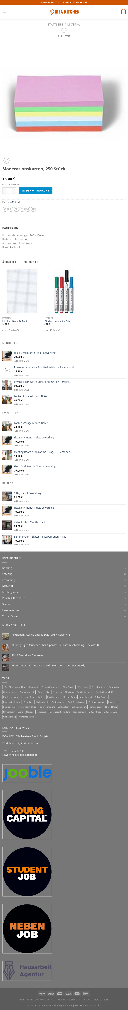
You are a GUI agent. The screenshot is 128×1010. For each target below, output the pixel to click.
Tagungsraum (79, 711)
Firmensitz (57, 692)
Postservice (113, 702)
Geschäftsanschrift (104, 692)
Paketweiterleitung (12, 702)
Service (6, 604)
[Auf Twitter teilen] (16, 209)
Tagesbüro (41, 711)
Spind (20, 711)
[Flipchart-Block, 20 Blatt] (21, 291)
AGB (53, 999)
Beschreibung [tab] (10, 227)
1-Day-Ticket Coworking (14, 687)
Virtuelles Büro (110, 711)
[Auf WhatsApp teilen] (5, 209)
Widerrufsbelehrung (69, 999)
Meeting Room (11, 592)
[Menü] (4, 12)
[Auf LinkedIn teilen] (33, 209)
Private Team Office (27, 706)
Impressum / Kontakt (38, 999)
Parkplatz (28, 702)
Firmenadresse (10, 692)
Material (73, 24)
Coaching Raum (98, 687)
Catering (7, 574)
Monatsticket (86, 697)
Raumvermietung (47, 706)
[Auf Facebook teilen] (10, 209)
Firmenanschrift (27, 692)
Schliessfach (63, 706)
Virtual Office (10, 616)
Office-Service (101, 697)
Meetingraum (53, 697)
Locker (41, 697)
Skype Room (9, 711)
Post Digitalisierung (77, 702)
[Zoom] (6, 161)
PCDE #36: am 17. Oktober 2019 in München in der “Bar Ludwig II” (50, 665)
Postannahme (58, 702)
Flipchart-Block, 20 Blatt (14, 321)
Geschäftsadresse (85, 692)
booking (7, 568)
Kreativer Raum (28, 697)
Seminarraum (96, 706)
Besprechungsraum (51, 687)
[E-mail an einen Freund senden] (22, 209)
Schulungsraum (79, 706)
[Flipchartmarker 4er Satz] (64, 291)
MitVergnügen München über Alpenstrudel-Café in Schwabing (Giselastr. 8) (55, 645)
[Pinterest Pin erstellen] (27, 209)
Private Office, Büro (13, 598)
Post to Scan (9, 706)
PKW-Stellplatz (42, 702)
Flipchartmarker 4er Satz (57, 321)
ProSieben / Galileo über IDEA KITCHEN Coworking (41, 634)
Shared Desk (111, 706)
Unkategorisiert (11, 610)
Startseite (55, 24)
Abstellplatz (33, 687)
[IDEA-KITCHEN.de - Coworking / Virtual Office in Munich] (64, 11)
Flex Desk (69, 692)
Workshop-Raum (26, 716)
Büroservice (83, 687)
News (21, 999)
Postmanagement (97, 702)
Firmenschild (43, 692)
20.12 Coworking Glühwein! (27, 655)
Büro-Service (69, 687)
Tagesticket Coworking (59, 711)
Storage (29, 711)
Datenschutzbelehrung (96, 999)
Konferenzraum (10, 697)
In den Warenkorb (35, 190)
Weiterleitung (9, 716)
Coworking (8, 580)
